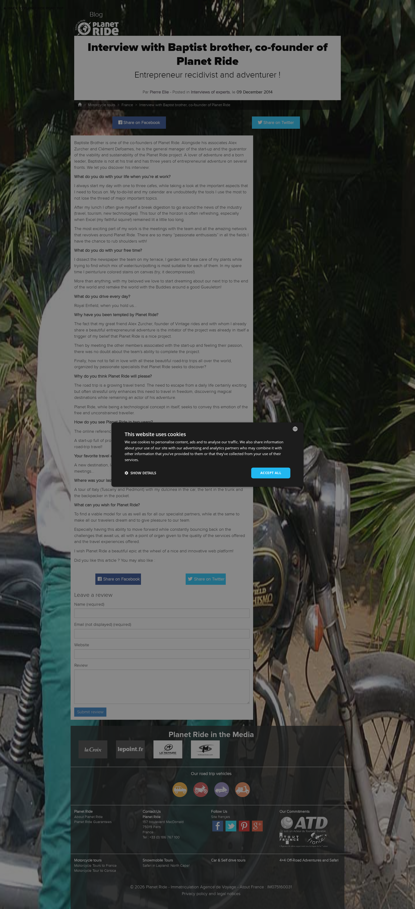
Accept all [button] (270, 472)
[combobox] (295, 428)
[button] (140, 473)
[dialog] (207, 454)
